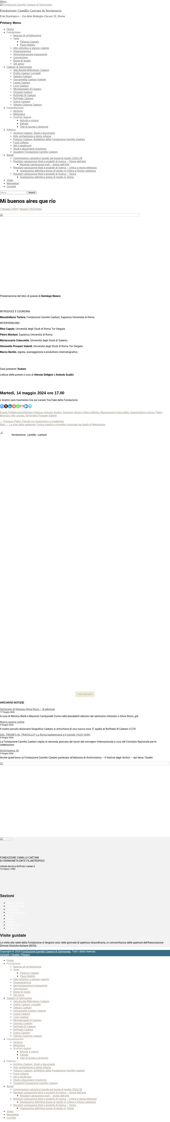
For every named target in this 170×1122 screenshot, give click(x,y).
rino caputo (17, 415)
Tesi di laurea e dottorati (34, 126)
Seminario (13, 928)
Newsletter (13, 183)
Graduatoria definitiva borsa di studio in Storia (47, 177)
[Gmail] (22, 406)
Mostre (11, 918)
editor (38, 209)
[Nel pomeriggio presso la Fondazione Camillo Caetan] (85, 486)
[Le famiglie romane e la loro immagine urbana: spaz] (28, 504)
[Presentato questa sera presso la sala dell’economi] (142, 657)
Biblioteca (19, 114)
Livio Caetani (21, 85)
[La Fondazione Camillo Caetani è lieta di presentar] (85, 515)
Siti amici (18, 63)
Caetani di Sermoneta (19, 67)
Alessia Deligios (33, 412)
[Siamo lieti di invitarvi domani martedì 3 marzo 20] (142, 549)
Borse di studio (22, 60)
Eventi (3, 412)
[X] (6, 406)
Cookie (15, 954)
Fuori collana (21, 142)
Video (10, 180)
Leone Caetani (21, 82)
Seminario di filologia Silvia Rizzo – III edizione (27, 709)
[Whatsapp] (18, 406)
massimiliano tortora (142, 412)
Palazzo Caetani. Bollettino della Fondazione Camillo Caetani (49, 139)
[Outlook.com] (26, 406)
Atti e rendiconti (22, 145)
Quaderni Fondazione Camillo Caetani (35, 152)
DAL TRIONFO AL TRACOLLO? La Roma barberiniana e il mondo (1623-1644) (45, 734)
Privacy (25, 954)
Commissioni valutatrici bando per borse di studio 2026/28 (47, 158)
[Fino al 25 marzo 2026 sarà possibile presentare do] (28, 625)
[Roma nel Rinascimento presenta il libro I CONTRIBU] (85, 454)
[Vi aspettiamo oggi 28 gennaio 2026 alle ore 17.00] (28, 662)
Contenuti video (16, 906)
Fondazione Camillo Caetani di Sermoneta (31, 10)
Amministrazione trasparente (30, 54)
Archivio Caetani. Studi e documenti (34, 133)
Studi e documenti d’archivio (29, 148)
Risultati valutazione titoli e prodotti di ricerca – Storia (44, 174)
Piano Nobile (27, 45)
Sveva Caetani (21, 101)
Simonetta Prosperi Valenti (41, 415)
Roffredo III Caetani (24, 95)
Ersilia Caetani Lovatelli (27, 73)
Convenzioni (20, 57)
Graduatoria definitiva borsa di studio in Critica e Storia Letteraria (58, 170)
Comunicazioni (15, 903)
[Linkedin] (10, 406)
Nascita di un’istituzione (27, 35)
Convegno (12, 909)
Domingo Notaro (72, 412)
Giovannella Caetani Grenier (29, 79)
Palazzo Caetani (29, 41)
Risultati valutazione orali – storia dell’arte (44, 164)
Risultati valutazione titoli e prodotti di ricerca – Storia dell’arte (49, 161)
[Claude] (14, 406)
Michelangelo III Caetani (27, 89)
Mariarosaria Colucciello (114, 412)
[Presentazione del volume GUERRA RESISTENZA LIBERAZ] (142, 449)
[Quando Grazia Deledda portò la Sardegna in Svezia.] (85, 542)
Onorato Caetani (22, 92)
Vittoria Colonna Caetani (27, 104)
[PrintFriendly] (30, 406)
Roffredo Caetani (23, 98)
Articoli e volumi (29, 120)
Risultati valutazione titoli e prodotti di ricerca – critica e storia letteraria (55, 167)
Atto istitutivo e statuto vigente (31, 48)
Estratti (24, 123)
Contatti (11, 186)
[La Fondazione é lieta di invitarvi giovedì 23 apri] (142, 487)
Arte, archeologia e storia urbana (32, 136)
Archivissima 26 (9, 750)
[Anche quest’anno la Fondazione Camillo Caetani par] (28, 460)
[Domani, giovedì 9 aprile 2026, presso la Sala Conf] (142, 510)
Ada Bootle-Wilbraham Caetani (31, 70)
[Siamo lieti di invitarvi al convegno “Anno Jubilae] (85, 668)
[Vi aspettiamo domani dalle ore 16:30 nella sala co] (85, 623)
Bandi (10, 155)
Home (10, 29)
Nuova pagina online (12, 722)
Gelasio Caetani (22, 76)
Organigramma (22, 51)
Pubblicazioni (16, 412)
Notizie (11, 921)
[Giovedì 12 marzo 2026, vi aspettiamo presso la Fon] (28, 572)
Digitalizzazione (16, 912)
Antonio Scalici (53, 412)
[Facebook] (2, 406)
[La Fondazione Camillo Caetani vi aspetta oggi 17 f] (142, 629)
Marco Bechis (91, 412)
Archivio (18, 111)
